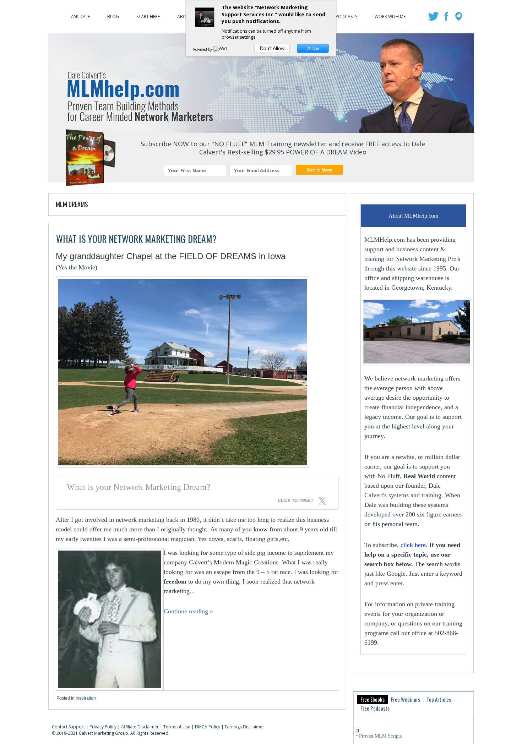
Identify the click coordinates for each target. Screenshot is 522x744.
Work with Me (390, 14)
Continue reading (188, 611)
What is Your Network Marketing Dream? (136, 239)
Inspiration (86, 698)
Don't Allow (272, 48)
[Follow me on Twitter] (434, 18)
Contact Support (68, 727)
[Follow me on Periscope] (459, 18)
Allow (313, 48)
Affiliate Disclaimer (140, 727)
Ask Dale (80, 14)
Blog (113, 14)
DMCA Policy (207, 727)
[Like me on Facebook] (447, 18)
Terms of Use (176, 727)
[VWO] (220, 49)
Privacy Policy (102, 727)
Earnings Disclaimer (244, 727)
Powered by (203, 49)
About (184, 14)
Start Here (148, 14)
